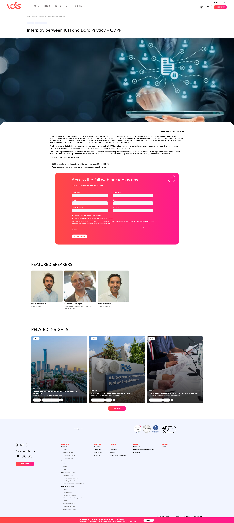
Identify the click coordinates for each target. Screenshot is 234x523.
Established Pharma (69, 455)
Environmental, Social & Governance (143, 449)
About (135, 444)
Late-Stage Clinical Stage (70, 481)
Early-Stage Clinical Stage (70, 478)
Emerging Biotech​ (68, 452)
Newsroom (136, 452)
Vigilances (97, 455)
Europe (65, 466)
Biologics (65, 489)
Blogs (111, 446)
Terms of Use (198, 516)
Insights (113, 444)
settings (133, 521)
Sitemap (178, 516)
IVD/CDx (65, 500)
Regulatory (97, 446)
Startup (65, 449)
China (64, 469)
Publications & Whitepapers (118, 455)
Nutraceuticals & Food (69, 509)
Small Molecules (67, 492)
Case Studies (114, 449)
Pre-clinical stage (68, 475)
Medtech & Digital (68, 458)
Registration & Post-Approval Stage (73, 483)
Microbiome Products (69, 503)
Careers (215, 2)
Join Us (164, 446)
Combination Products (69, 506)
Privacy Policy (187, 516)
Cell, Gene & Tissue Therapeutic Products (75, 498)
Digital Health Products (69, 495)
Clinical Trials (97, 449)
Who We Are (136, 446)
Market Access (98, 452)
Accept (148, 520)
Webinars (112, 452)
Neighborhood (80, 6)
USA (64, 464)
